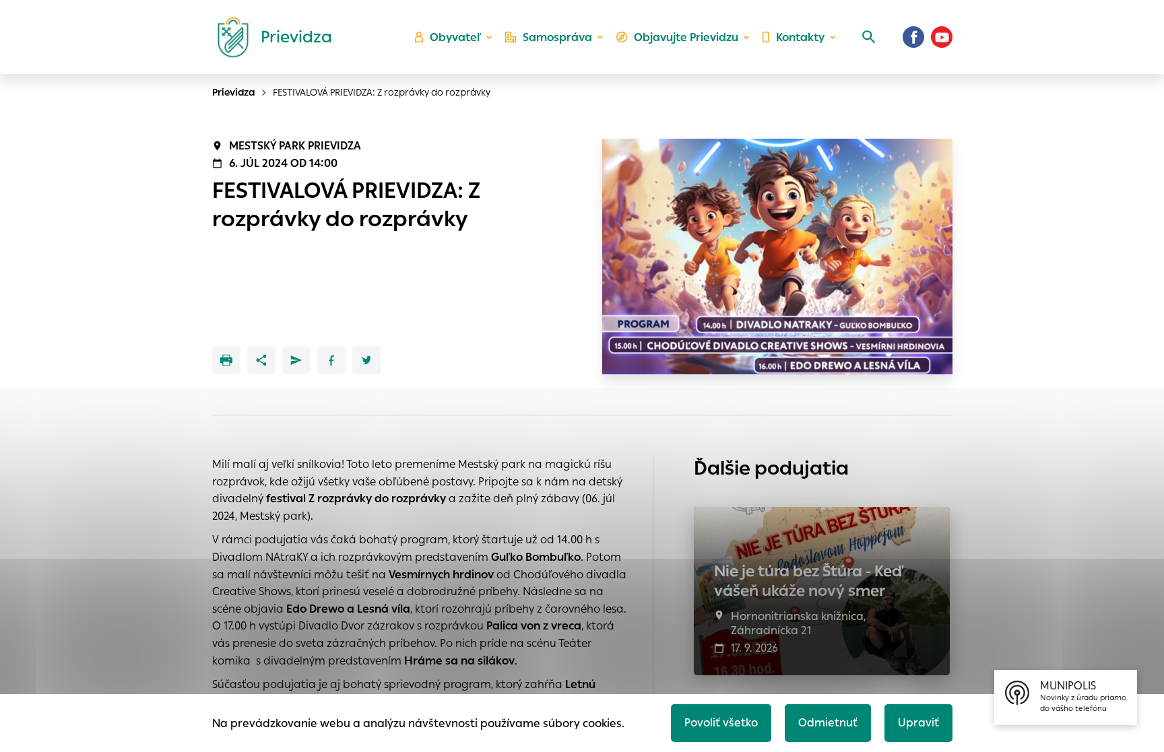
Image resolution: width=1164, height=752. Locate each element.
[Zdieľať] (261, 360)
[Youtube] (941, 37)
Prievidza (233, 92)
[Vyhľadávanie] (869, 37)
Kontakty (800, 37)
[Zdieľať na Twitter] (366, 360)
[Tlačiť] (226, 360)
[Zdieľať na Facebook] (331, 360)
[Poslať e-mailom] (296, 360)
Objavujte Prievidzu (686, 37)
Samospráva (557, 37)
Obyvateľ (455, 37)
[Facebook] (913, 37)
